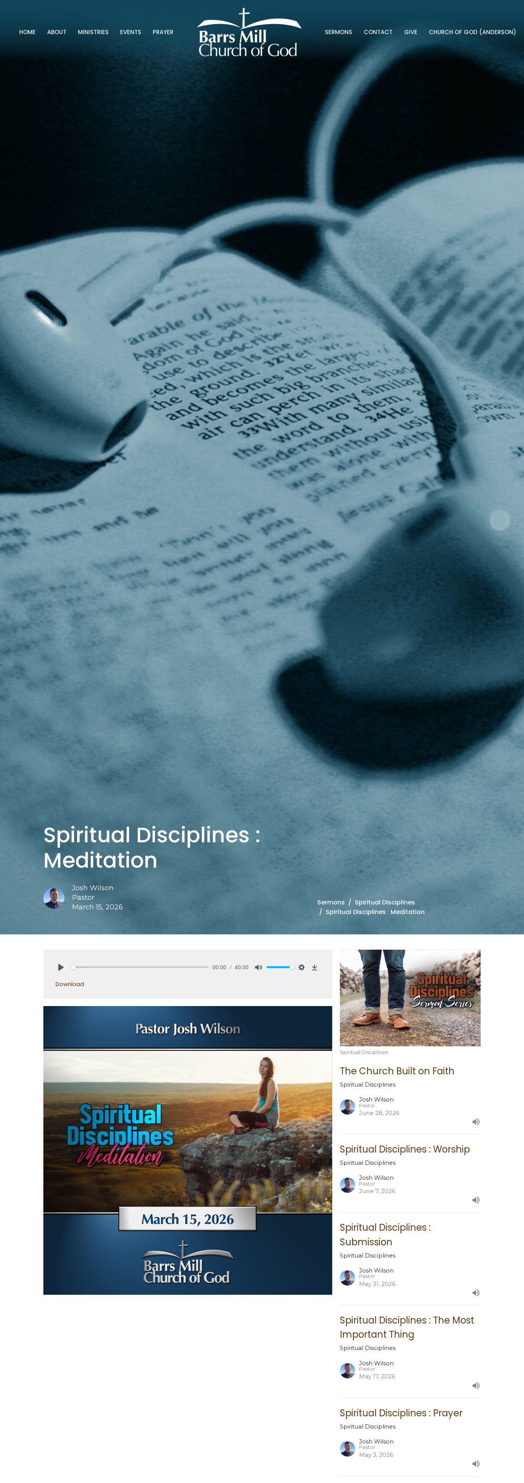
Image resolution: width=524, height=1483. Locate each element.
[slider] (140, 967)
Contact (378, 32)
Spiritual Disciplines (385, 902)
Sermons (338, 32)
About (56, 32)
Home (27, 32)
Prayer (163, 32)
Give (410, 32)
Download (70, 984)
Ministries (93, 32)
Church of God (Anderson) (472, 32)
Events (130, 32)
